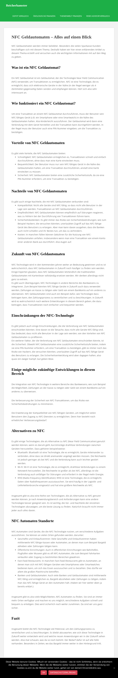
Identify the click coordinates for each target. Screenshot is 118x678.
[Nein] (114, 668)
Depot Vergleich (20, 16)
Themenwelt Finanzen (71, 16)
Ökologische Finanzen (44, 16)
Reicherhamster (16, 5)
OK (43, 672)
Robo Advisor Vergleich (98, 16)
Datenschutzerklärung (63, 672)
